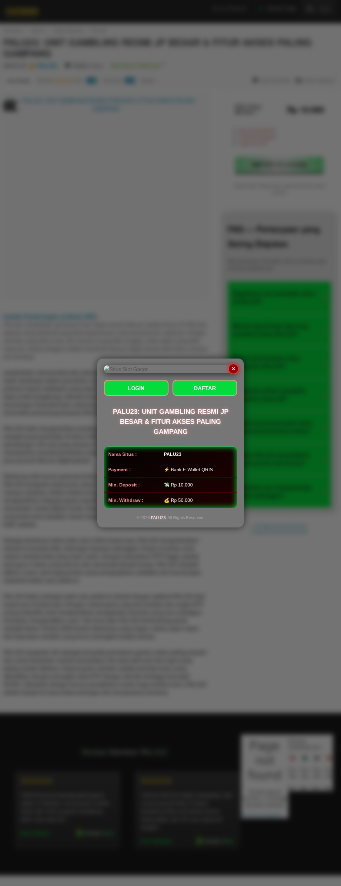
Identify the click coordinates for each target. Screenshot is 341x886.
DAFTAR (205, 388)
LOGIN (136, 388)
